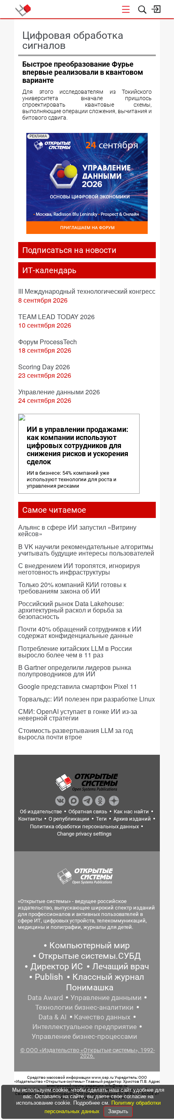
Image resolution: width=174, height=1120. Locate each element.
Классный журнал (108, 977)
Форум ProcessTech (47, 341)
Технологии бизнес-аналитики (84, 1007)
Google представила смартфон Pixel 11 (77, 686)
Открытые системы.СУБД (89, 956)
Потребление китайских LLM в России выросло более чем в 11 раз (75, 651)
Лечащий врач (120, 966)
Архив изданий (132, 819)
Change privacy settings (84, 834)
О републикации (69, 819)
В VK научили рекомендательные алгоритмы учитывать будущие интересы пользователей (86, 550)
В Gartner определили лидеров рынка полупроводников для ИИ (74, 670)
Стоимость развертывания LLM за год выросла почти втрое (75, 733)
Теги (101, 819)
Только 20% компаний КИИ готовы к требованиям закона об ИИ (72, 588)
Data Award (45, 998)
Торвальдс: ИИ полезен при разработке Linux (86, 698)
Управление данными (106, 998)
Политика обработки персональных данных (84, 826)
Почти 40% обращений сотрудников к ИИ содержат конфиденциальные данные (80, 632)
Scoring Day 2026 (44, 366)
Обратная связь (87, 811)
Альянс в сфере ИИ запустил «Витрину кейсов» (77, 530)
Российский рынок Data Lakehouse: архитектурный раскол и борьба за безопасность (71, 610)
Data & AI (52, 1017)
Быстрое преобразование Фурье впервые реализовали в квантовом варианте (82, 72)
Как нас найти (131, 811)
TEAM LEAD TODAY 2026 (56, 316)
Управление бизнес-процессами (84, 1036)
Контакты (30, 819)
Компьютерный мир (89, 945)
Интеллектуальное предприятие (84, 1027)
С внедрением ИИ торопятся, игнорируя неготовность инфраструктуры (79, 569)
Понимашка (89, 987)
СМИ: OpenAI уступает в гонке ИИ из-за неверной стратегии (77, 714)
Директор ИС (56, 966)
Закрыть (118, 1111)
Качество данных (102, 1017)
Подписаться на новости (69, 250)
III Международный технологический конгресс (86, 291)
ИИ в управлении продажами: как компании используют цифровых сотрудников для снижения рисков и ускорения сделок (77, 445)
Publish (49, 977)
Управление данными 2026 (59, 391)
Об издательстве (41, 811)
